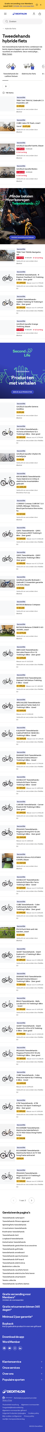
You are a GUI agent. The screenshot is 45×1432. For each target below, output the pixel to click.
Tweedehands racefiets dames (15, 1284)
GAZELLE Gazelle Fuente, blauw (29, 146)
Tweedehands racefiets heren (15, 1270)
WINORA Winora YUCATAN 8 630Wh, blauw (28, 858)
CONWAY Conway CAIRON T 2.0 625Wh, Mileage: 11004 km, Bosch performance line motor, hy (30, 507)
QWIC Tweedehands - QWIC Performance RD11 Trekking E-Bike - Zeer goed (29, 533)
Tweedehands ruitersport (13, 1218)
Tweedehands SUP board (13, 1259)
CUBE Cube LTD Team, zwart (28, 123)
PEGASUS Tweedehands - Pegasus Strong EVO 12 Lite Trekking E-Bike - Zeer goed (28, 831)
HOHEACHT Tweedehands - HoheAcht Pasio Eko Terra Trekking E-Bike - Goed (28, 882)
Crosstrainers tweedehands (14, 1228)
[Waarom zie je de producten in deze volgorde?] (3, 93)
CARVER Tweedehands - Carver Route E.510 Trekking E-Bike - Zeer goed (30, 807)
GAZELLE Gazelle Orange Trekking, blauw (27, 325)
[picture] (7, 103)
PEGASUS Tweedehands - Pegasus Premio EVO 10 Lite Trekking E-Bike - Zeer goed (28, 1052)
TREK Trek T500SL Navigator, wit (28, 253)
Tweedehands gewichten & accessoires (19, 1245)
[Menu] (5, 14)
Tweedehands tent (10, 1235)
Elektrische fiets (29, 74)
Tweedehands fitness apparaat (15, 1221)
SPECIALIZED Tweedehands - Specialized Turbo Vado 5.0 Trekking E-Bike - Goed (28, 705)
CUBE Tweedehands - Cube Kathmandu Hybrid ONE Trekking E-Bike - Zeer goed (28, 907)
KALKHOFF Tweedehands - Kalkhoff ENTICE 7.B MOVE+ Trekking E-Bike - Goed (28, 733)
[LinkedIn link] (20, 1348)
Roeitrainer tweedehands (13, 1232)
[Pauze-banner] (37, 5)
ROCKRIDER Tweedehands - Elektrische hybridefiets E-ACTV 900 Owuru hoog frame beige (29, 1131)
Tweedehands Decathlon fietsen (11, 75)
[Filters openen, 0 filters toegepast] (5, 86)
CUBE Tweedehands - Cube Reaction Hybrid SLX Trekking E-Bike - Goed (29, 1077)
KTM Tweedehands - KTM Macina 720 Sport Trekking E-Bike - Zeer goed (29, 1105)
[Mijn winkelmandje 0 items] (40, 14)
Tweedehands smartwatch (14, 1277)
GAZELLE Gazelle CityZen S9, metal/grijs (28, 455)
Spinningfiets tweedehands (14, 1225)
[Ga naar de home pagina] (19, 14)
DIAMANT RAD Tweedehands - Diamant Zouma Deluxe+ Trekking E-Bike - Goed (29, 757)
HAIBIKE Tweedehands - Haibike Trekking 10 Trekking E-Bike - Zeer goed (29, 301)
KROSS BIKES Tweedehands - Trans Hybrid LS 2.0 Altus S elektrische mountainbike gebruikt (29, 480)
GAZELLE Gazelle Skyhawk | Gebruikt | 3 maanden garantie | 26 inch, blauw (29, 582)
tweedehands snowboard (13, 1252)
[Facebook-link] (4, 1348)
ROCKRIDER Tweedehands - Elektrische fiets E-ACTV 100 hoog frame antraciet (28, 1152)
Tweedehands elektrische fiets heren (18, 1273)
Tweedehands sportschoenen (15, 1256)
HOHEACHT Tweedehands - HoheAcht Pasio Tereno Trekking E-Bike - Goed (28, 782)
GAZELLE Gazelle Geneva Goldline (27, 408)
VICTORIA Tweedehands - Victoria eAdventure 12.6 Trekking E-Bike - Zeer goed (28, 431)
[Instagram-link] (15, 1348)
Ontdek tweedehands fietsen (22, 237)
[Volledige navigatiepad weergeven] (3, 29)
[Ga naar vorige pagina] (13, 1200)
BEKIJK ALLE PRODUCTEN (22, 392)
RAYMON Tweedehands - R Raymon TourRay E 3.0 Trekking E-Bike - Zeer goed (30, 277)
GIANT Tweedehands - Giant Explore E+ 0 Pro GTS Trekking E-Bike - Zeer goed (29, 1028)
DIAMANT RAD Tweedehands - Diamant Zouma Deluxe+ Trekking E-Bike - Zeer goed (29, 978)
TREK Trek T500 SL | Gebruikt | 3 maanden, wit (30, 101)
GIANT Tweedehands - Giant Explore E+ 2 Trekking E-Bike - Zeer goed (29, 954)
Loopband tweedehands (12, 1239)
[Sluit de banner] (41, 5)
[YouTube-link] (10, 1348)
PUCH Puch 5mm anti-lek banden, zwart (27, 930)
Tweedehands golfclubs (12, 1249)
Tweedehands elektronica (13, 1263)
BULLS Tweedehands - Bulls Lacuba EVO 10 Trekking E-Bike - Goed (29, 1003)
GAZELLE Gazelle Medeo (26, 169)
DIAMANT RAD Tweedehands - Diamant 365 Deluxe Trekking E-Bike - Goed (29, 680)
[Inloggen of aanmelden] (34, 14)
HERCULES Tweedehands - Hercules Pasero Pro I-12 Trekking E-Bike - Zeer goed (28, 652)
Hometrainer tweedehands (14, 1242)
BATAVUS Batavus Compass (28, 605)
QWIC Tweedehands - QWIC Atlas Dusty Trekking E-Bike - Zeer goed (28, 557)
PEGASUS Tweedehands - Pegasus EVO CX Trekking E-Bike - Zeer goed (28, 1175)
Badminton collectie (11, 1266)
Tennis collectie (9, 1280)
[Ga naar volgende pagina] (31, 1200)
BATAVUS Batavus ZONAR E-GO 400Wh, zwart (30, 628)
